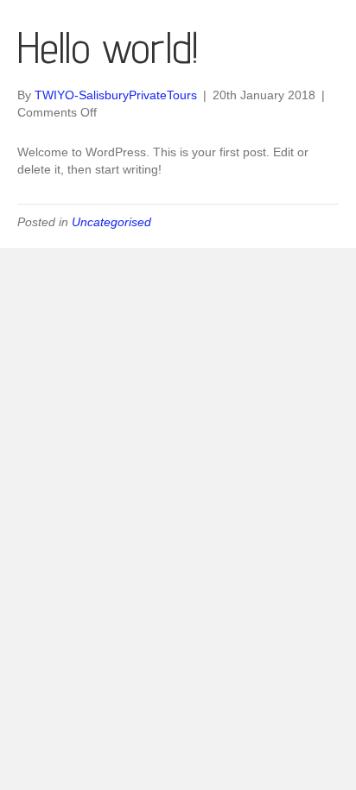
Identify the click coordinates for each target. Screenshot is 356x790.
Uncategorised (111, 222)
